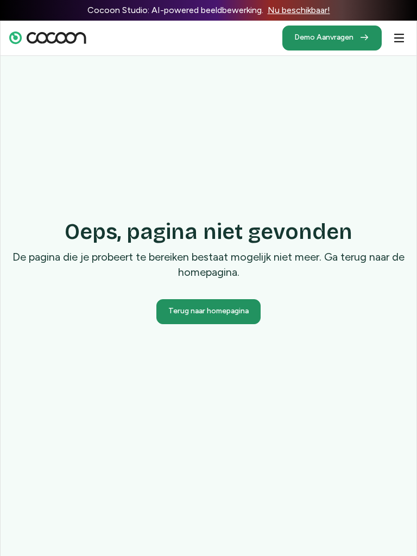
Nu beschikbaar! (299, 10)
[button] (399, 38)
